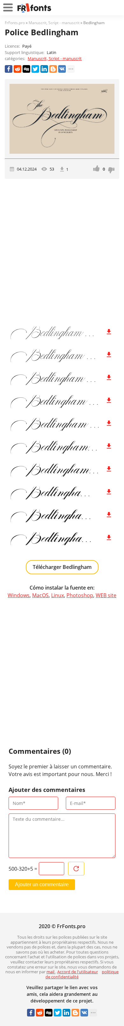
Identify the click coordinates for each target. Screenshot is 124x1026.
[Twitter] (35, 69)
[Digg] (26, 69)
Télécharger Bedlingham (62, 567)
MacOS (40, 595)
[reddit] (17, 69)
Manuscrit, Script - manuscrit (55, 58)
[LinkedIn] (44, 69)
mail (50, 972)
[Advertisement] (62, 250)
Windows (19, 595)
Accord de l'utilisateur (77, 972)
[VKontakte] (62, 69)
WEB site (106, 595)
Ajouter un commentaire (42, 884)
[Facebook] (8, 69)
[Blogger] (53, 69)
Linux (57, 595)
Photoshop (79, 595)
